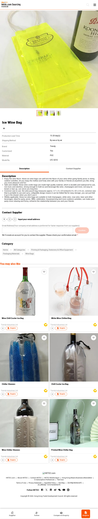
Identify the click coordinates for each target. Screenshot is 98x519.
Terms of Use (21, 483)
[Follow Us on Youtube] (64, 490)
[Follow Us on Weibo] (55, 490)
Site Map (61, 483)
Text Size (60, 480)
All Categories (19, 250)
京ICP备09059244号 (74, 483)
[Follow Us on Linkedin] (51, 490)
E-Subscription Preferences (44, 480)
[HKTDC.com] (49, 473)
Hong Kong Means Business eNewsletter (77, 478)
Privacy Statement (35, 483)
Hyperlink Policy (50, 483)
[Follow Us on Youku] (68, 490)
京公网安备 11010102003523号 (49, 485)
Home (5, 250)
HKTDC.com (10, 478)
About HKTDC (22, 478)
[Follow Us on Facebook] (42, 490)
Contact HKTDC (36, 478)
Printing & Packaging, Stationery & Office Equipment (52, 250)
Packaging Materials (11, 254)
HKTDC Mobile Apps (51, 478)
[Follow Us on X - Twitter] (46, 490)
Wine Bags (29, 254)
